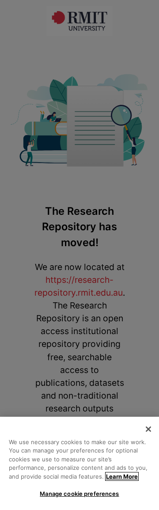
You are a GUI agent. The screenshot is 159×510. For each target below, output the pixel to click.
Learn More (122, 476)
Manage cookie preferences (79, 493)
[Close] (148, 429)
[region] (79, 463)
